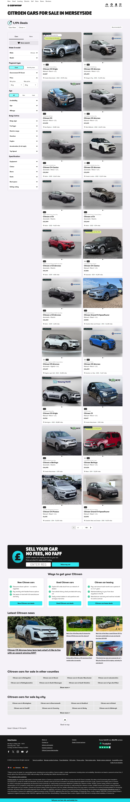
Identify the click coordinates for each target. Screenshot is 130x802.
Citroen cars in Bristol (108, 703)
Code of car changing (116, 762)
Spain (26, 767)
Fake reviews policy (90, 760)
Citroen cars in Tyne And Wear (108, 683)
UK (10, 767)
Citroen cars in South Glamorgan (50, 683)
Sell (32, 1)
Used (14, 1)
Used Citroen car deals (64, 603)
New (9, 1)
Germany (18, 767)
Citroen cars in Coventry (50, 708)
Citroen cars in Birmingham (21, 703)
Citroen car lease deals (104, 603)
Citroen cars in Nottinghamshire (22, 683)
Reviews (48, 1)
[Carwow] (15, 5)
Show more (64, 687)
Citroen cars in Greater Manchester (79, 678)
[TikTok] (27, 752)
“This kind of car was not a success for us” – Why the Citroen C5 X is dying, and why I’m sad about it (109, 660)
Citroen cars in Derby (79, 708)
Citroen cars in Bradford (79, 703)
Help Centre (12, 740)
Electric (26, 1)
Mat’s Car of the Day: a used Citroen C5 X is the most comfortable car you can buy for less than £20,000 (109, 636)
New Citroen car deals (26, 603)
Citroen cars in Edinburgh (108, 708)
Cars (16, 36)
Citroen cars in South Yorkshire (79, 683)
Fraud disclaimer (63, 760)
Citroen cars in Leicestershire (108, 678)
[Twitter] (13, 752)
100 (86, 527)
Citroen (15, 728)
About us (44, 739)
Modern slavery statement (104, 760)
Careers (74, 739)
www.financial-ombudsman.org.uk (108, 789)
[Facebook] (9, 752)
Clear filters (12, 27)
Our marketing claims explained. (18, 777)
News (42, 1)
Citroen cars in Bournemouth (50, 703)
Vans (36, 1)
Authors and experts (47, 745)
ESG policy (72, 760)
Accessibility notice (117, 760)
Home (9, 728)
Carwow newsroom (47, 747)
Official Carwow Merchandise (50, 750)
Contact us (45, 742)
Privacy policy (80, 760)
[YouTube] (22, 752)
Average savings (12, 779)
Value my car (65, 564)
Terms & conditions (38, 760)
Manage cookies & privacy (51, 760)
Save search (25, 43)
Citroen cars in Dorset (50, 678)
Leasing (20, 1)
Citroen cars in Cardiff (21, 708)
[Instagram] (18, 752)
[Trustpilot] (110, 745)
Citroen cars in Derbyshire (22, 678)
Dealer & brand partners (78, 742)
